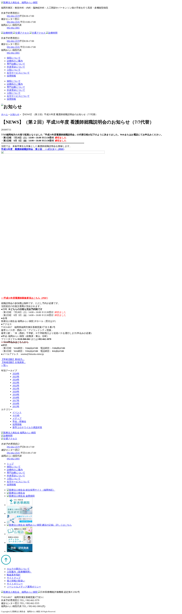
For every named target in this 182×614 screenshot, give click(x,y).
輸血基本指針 (13, 575)
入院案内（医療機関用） (19, 572)
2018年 (16, 397)
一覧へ (4, 365)
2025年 (16, 376)
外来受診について (16, 67)
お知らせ (14, 114)
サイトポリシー (15, 584)
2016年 (16, 403)
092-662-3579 (13, 16)
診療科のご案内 (15, 61)
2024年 (16, 379)
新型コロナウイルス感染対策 (27, 427)
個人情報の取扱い (16, 581)
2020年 (16, 391)
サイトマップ (13, 578)
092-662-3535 (13, 22)
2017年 (16, 400)
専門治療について (16, 64)
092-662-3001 (13, 28)
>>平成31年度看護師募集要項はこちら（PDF (24, 298)
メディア (17, 418)
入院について (13, 70)
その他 (16, 415)
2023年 (16, 382)
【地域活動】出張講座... (13, 362)
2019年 (16, 394)
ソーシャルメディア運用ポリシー (24, 587)
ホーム (4, 114)
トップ (10, 463)
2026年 (16, 373)
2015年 (16, 406)
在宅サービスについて (18, 73)
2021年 (16, 388)
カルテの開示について (18, 569)
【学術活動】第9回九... (12, 359)
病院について (13, 58)
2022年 (16, 385)
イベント (17, 412)
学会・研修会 (19, 421)
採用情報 (11, 76)
